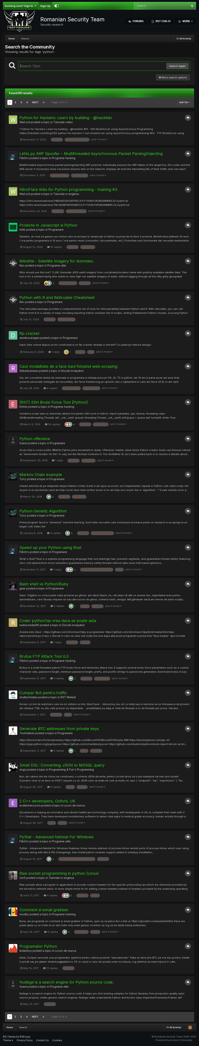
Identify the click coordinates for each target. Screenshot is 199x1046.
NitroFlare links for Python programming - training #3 (68, 189)
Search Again (177, 65)
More (186, 21)
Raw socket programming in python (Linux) (59, 873)
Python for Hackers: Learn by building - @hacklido (65, 117)
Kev (21, 265)
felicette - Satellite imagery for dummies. (56, 261)
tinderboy (25, 950)
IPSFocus (25, 1036)
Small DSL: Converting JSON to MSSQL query (62, 765)
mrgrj (22, 769)
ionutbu (24, 914)
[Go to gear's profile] (13, 586)
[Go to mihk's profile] (13, 227)
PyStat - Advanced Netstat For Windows (56, 837)
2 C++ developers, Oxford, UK (47, 801)
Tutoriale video (63, 122)
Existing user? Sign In (19, 5)
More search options (174, 77)
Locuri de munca (74, 805)
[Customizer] (56, 6)
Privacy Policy (25, 1040)
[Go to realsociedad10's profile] (13, 622)
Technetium (26, 733)
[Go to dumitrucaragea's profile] (13, 335)
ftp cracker (29, 333)
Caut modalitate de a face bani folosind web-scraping (68, 366)
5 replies (58, 678)
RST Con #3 (162, 21)
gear (22, 588)
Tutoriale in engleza (66, 194)
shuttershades (28, 697)
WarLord (24, 122)
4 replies (51, 388)
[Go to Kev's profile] (13, 263)
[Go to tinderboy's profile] (13, 948)
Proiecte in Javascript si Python (48, 225)
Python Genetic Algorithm (43, 511)
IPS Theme (9, 1036)
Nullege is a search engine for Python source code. (66, 982)
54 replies (53, 424)
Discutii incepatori (72, 370)
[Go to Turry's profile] (13, 476)
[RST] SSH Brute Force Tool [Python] (53, 402)
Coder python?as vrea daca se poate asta (57, 620)
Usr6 (22, 877)
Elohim (23, 406)
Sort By (184, 102)
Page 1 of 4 (59, 102)
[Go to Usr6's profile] (13, 875)
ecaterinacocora (30, 805)
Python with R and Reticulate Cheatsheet (57, 297)
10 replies (56, 246)
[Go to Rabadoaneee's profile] (13, 368)
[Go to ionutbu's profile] (13, 912)
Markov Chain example (40, 474)
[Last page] (43, 102)
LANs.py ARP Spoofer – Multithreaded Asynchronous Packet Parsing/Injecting (91, 153)
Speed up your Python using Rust (50, 547)
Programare (56, 229)
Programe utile (56, 265)
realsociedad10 (29, 625)
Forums (138, 21)
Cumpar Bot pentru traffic (43, 692)
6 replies (55, 786)
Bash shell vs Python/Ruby (43, 584)
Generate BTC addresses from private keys (59, 728)
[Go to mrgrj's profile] (13, 767)
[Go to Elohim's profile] (13, 404)
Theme (7, 1040)
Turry (22, 479)
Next (35, 102)
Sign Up (45, 5)
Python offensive (34, 438)
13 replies (52, 968)
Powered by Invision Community (173, 1040)
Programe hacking (63, 158)
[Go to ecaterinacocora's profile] (13, 803)
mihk (22, 229)
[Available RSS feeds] (190, 1027)
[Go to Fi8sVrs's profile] (13, 155)
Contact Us (42, 1040)
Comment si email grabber (43, 910)
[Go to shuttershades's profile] (13, 694)
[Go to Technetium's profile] (13, 730)
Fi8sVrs (24, 158)
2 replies (58, 605)
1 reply (55, 351)
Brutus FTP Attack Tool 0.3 (44, 656)
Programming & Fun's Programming (71, 769)
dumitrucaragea (29, 337)
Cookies (57, 1040)
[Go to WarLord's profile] (13, 119)
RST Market (68, 697)
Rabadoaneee (28, 370)
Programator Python (38, 946)
